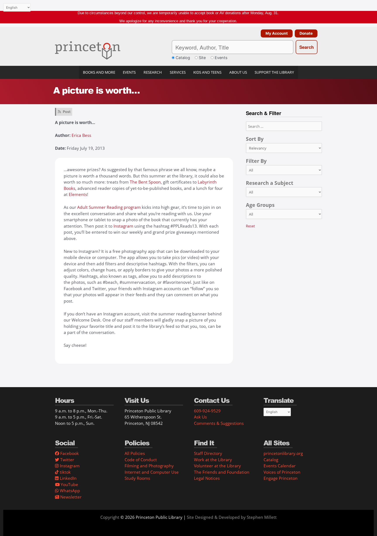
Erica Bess (81, 135)
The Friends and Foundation (221, 472)
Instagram (123, 226)
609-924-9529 (207, 411)
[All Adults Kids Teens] (284, 214)
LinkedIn (68, 478)
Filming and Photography (149, 466)
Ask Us (200, 417)
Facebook (69, 453)
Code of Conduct (141, 460)
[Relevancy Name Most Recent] (284, 148)
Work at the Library (213, 460)
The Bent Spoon (145, 182)
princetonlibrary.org (283, 453)
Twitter (66, 460)
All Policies (135, 453)
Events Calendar (280, 466)
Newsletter (70, 497)
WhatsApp (69, 490)
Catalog (271, 460)
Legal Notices (207, 478)
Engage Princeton (281, 478)
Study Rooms (137, 478)
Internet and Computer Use (152, 472)
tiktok (65, 472)
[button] (275, 33)
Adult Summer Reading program (109, 207)
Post (66, 111)
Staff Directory (208, 453)
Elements (78, 194)
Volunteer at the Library (217, 466)
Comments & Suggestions (219, 423)
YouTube (69, 484)
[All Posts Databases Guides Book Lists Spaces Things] (284, 170)
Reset (250, 226)
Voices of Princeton (282, 472)
